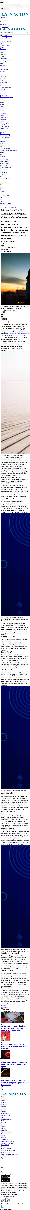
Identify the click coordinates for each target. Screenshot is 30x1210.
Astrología (4, 1005)
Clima (1, 43)
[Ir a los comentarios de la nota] (4, 312)
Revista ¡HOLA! (4, 161)
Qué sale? (3, 132)
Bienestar (3, 84)
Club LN (4, 24)
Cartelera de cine (5, 134)
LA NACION (4, 207)
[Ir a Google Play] (5, 1178)
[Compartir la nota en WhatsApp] (4, 314)
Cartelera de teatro (5, 136)
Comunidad (3, 82)
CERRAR (2, 1)
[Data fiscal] (2, 1207)
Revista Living (4, 165)
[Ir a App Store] (5, 1181)
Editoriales (3, 93)
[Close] (2, 1087)
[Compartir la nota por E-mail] (6, 319)
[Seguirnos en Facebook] (2, 1158)
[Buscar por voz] (27, 32)
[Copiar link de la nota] (2, 317)
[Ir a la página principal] (15, 15)
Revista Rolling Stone (6, 167)
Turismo (2, 115)
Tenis (1, 106)
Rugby (2, 104)
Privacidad (11, 1196)
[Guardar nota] (2, 312)
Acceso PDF (3, 141)
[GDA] (5, 1202)
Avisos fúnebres (4, 145)
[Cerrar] (26, 30)
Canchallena (3, 108)
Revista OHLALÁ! (4, 160)
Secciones (5, 20)
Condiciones (4, 1196)
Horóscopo (3, 119)
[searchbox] (14, 33)
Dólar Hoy (3, 54)
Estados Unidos (4, 69)
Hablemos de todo (5, 88)
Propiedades (3, 58)
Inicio (3, 18)
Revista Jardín (4, 169)
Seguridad (3, 76)
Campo (2, 56)
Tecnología (3, 117)
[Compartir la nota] (2, 314)
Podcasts (2, 125)
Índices (2, 64)
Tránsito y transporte (6, 41)
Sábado (2, 152)
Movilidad (3, 62)
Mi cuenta (5, 27)
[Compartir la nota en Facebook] (2, 319)
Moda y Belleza (4, 126)
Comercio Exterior (5, 60)
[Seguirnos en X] (2, 1163)
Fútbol (2, 102)
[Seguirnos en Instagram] (2, 1168)
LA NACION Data (5, 45)
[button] (15, 116)
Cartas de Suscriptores (6, 97)
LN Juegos (3, 113)
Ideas (1, 154)
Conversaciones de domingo (8, 150)
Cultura (2, 80)
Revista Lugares (4, 163)
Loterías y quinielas (5, 123)
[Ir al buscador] (2, 11)
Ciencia (2, 86)
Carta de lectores (5, 149)
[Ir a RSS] (2, 1173)
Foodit (4, 22)
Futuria (2, 52)
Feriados (2, 121)
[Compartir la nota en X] (4, 319)
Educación (3, 78)
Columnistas (3, 95)
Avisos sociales (4, 147)
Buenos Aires (4, 75)
